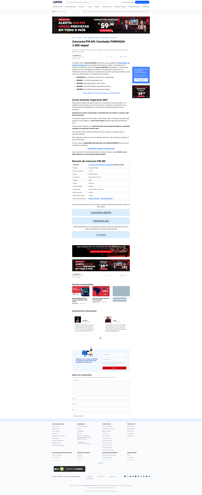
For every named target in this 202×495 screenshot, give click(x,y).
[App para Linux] (127, 476)
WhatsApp (81, 431)
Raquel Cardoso (96, 302)
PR (126, 11)
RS (138, 11)
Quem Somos (55, 426)
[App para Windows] (125, 476)
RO (134, 11)
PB (119, 11)
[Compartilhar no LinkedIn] (124, 57)
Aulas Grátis (130, 433)
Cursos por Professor (107, 445)
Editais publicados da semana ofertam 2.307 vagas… (80, 300)
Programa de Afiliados (57, 440)
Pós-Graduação (106, 435)
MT (114, 11)
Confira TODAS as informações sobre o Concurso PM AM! (101, 93)
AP (91, 11)
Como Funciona (56, 428)
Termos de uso (101, 476)
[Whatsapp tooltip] (141, 476)
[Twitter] (146, 476)
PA (116, 11)
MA (106, 11)
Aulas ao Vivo (130, 431)
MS (111, 11)
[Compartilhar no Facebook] (120, 57)
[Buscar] (67, 2)
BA (93, 11)
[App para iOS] (130, 476)
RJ (128, 11)
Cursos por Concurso (107, 438)
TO (148, 11)
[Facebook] (143, 476)
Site (73, 409)
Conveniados (55, 438)
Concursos (81, 6)
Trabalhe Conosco (56, 443)
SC (141, 11)
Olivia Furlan (75, 303)
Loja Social (54, 433)
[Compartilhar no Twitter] (122, 57)
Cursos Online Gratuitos (108, 450)
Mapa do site (112, 476)
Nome (74, 398)
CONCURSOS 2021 (101, 220)
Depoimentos (130, 426)
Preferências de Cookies (58, 445)
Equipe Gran (77, 55)
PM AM (96, 37)
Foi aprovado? (84, 442)
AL (86, 11)
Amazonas (91, 37)
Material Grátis (131, 428)
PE (121, 11)
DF (98, 11)
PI (124, 11)
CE (96, 11)
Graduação (105, 433)
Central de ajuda (82, 426)
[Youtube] (135, 476)
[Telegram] (149, 476)
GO (103, 11)
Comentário (75, 380)
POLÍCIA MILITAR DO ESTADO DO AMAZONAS (101, 165)
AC (83, 11)
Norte (84, 37)
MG (109, 11)
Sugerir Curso (130, 435)
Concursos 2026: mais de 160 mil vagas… (100, 299)
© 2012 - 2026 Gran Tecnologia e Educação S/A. (66, 476)
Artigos (97, 6)
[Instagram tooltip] (138, 476)
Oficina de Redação (107, 447)
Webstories (146, 6)
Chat (79, 428)
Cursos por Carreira (107, 440)
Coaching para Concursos (108, 428)
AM (88, 11)
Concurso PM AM (104, 37)
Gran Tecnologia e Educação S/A (91, 485)
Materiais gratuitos (133, 6)
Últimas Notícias (57, 6)
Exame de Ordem (106, 431)
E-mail (74, 404)
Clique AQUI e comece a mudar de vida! (101, 148)
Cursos (89, 6)
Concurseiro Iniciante (120, 6)
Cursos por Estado (106, 443)
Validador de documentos (58, 435)
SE (143, 11)
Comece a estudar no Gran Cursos (101, 251)
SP (146, 11)
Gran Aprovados (107, 6)
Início (73, 37)
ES (101, 11)
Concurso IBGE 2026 (70, 6)
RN (131, 11)
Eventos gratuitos (129, 2)
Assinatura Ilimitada (142, 2)
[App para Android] (133, 476)
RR (136, 11)
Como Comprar (56, 431)
